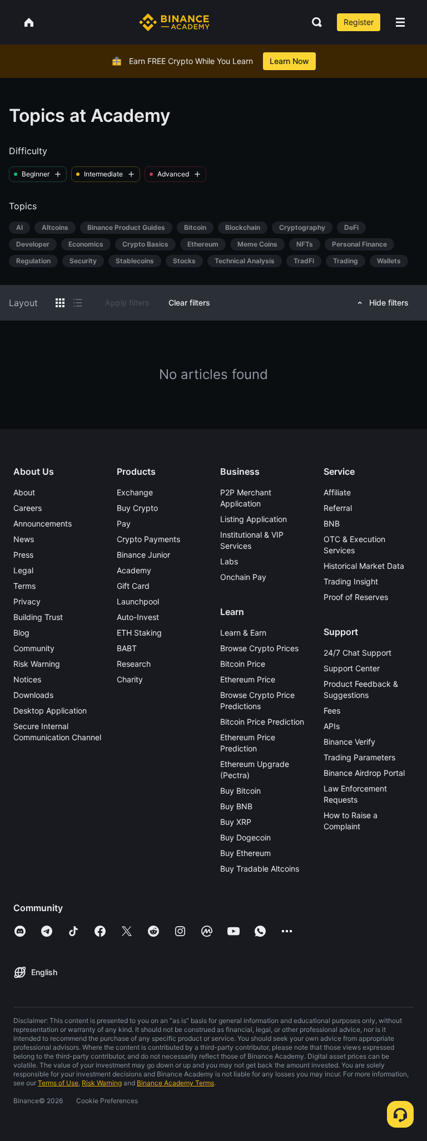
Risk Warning (36, 663)
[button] (400, 22)
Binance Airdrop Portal (364, 773)
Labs (229, 561)
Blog (21, 632)
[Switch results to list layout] (78, 303)
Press (23, 554)
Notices (27, 679)
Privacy (27, 601)
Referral (338, 508)
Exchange (135, 492)
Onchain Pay (243, 577)
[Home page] (174, 22)
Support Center (352, 668)
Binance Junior (143, 554)
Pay (124, 523)
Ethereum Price (247, 679)
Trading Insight (351, 581)
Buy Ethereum (245, 853)
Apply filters (127, 302)
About (24, 492)
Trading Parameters (359, 757)
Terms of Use (58, 1083)
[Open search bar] (314, 22)
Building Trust (38, 617)
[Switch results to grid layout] (60, 303)
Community (33, 648)
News (23, 539)
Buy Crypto (137, 508)
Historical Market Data (364, 565)
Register (359, 22)
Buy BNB (236, 806)
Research (134, 663)
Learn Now (289, 61)
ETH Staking (139, 632)
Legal (23, 570)
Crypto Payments (148, 539)
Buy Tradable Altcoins (259, 868)
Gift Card (133, 586)
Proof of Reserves (356, 597)
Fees (332, 710)
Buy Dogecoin (245, 837)
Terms (24, 586)
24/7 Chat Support (357, 652)
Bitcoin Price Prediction (262, 721)
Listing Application (253, 519)
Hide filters (389, 302)
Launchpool (138, 601)
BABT (127, 648)
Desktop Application (50, 710)
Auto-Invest (138, 617)
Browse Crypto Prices (259, 648)
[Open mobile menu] (400, 22)
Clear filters (189, 302)
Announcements (42, 523)
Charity (130, 679)
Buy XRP (235, 822)
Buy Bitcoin (240, 790)
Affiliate (337, 492)
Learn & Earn (243, 632)
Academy (134, 570)
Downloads (33, 695)
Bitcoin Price (242, 663)
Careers (27, 508)
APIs (332, 726)
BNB (332, 523)
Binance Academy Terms (175, 1083)
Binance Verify (349, 741)
